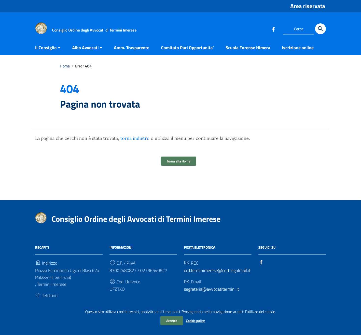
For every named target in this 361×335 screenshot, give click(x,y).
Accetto (171, 320)
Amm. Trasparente (131, 47)
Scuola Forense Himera (248, 47)
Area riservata (307, 6)
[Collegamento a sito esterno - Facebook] (273, 29)
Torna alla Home (178, 161)
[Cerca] (320, 28)
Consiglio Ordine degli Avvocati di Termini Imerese (136, 219)
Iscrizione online (298, 47)
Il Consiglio (46, 47)
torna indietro (135, 138)
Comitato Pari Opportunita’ (187, 47)
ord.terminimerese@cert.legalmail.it (217, 270)
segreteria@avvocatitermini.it (211, 289)
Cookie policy (195, 320)
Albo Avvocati (85, 47)
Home (65, 66)
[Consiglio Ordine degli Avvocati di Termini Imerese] (41, 28)
